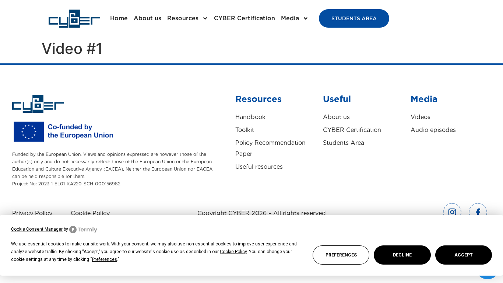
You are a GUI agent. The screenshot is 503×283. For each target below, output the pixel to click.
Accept (463, 255)
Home (119, 18)
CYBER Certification (244, 18)
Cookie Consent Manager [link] (37, 229)
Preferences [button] (104, 259)
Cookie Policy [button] (233, 251)
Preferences (341, 255)
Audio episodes (433, 129)
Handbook (250, 116)
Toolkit (244, 129)
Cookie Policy (90, 213)
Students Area (343, 142)
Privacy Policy (32, 213)
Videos (420, 116)
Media (290, 18)
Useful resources (259, 166)
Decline (402, 255)
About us (147, 18)
